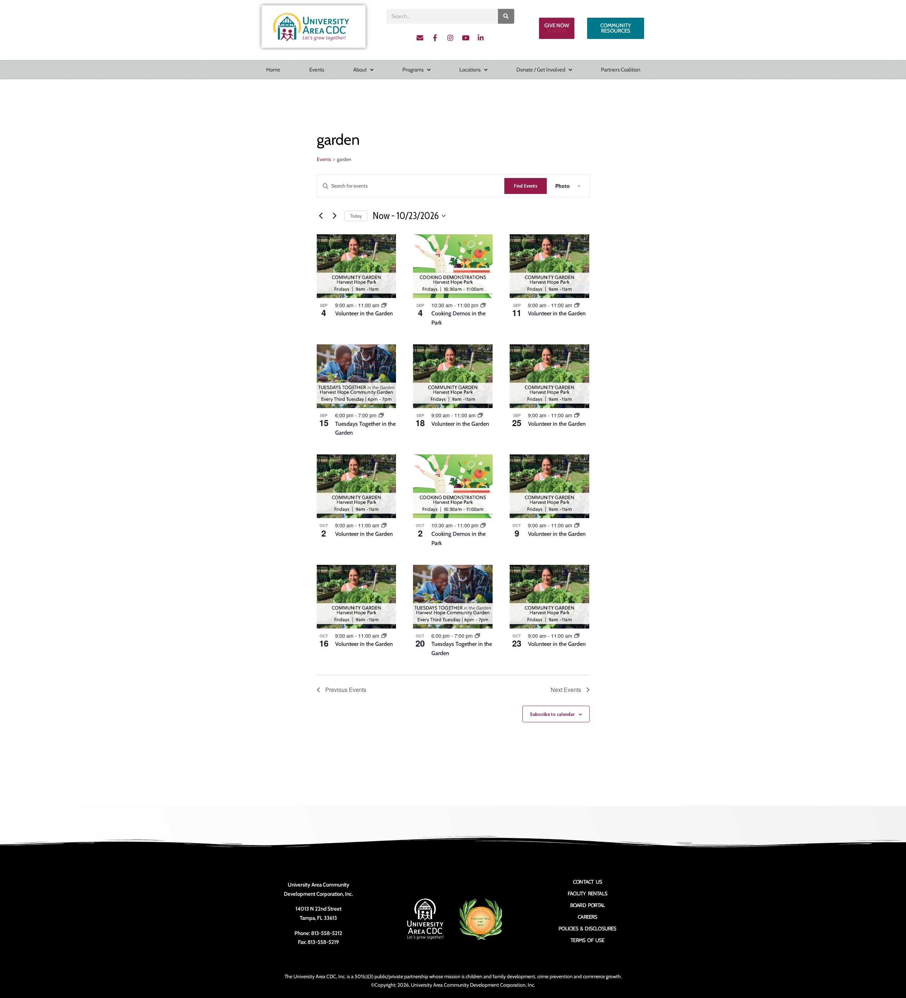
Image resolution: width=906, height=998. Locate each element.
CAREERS (587, 917)
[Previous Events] (321, 216)
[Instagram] (450, 37)
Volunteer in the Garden (364, 313)
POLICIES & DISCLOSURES (587, 928)
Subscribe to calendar (552, 714)
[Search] (506, 16)
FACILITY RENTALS (587, 893)
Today (356, 216)
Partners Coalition (620, 70)
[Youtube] (465, 37)
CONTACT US (587, 882)
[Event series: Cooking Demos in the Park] (483, 305)
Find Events (525, 186)
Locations (470, 70)
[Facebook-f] (435, 37)
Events (316, 70)
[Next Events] (335, 216)
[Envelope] (419, 37)
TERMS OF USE (587, 940)
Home (273, 70)
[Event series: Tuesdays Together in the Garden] (381, 415)
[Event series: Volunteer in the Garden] (384, 305)
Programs (413, 70)
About (360, 70)
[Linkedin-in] (480, 37)
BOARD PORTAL (587, 905)
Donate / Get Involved (540, 70)
